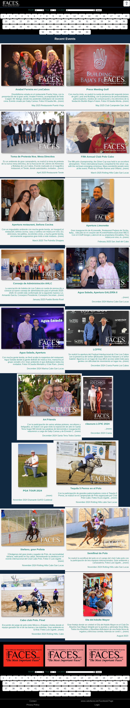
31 (87, 21)
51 (109, 27)
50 (102, 27)
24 (35, 21)
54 (43, 32)
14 (89, 16)
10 (60, 16)
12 (74, 16)
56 (57, 32)
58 (72, 32)
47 (80, 27)
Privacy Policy (33, 705)
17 (111, 16)
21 (13, 21)
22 (21, 21)
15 (96, 16)
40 (28, 27)
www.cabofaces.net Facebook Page (97, 701)
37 (6, 27)
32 (94, 21)
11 (67, 16)
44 (57, 27)
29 (72, 21)
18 (119, 16)
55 (50, 32)
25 (43, 21)
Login (97, 705)
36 (124, 21)
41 (35, 27)
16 (104, 16)
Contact (32, 701)
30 (80, 21)
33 (102, 21)
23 (28, 21)
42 (43, 27)
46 (72, 27)
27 (57, 21)
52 (116, 27)
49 (94, 27)
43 (50, 27)
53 (124, 27)
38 (13, 27)
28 (65, 21)
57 (65, 32)
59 (80, 32)
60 (87, 32)
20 (6, 21)
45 (65, 27)
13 (82, 16)
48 (87, 27)
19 (126, 16)
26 (50, 21)
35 (116, 21)
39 (21, 27)
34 (109, 21)
